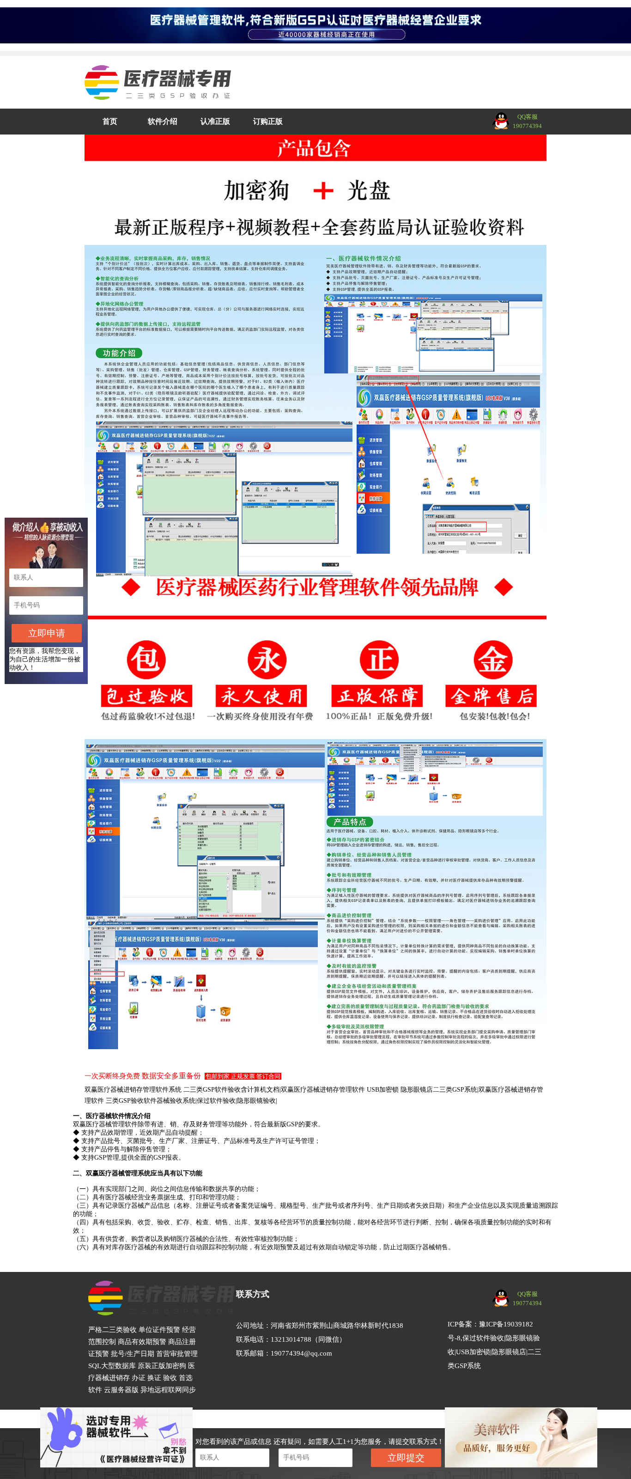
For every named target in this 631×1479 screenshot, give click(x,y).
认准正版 (215, 121)
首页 (110, 121)
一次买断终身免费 (112, 1076)
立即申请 (46, 633)
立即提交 (406, 1458)
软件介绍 (162, 121)
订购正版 (268, 121)
